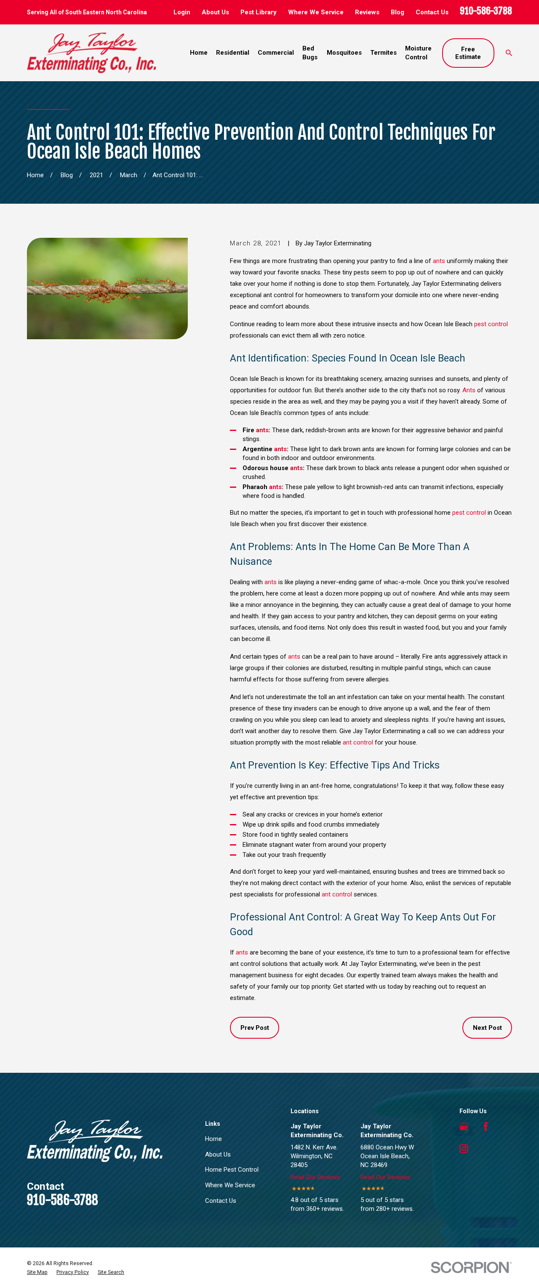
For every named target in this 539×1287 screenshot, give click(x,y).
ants (439, 261)
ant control (358, 742)
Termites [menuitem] (383, 52)
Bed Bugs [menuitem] (310, 53)
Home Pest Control (232, 1169)
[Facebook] (485, 1126)
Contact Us (432, 12)
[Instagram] (463, 1148)
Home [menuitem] (199, 52)
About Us (215, 12)
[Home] (91, 52)
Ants (468, 390)
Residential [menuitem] (232, 52)
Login (181, 12)
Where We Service (316, 12)
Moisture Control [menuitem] (418, 53)
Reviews (367, 12)
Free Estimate (468, 53)
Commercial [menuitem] (276, 52)
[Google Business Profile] (463, 1126)
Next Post (487, 1028)
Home (213, 1139)
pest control (491, 324)
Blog (397, 12)
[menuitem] (37, 1272)
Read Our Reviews (315, 1177)
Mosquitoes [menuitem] (344, 52)
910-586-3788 (486, 11)
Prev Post (254, 1028)
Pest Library (258, 12)
